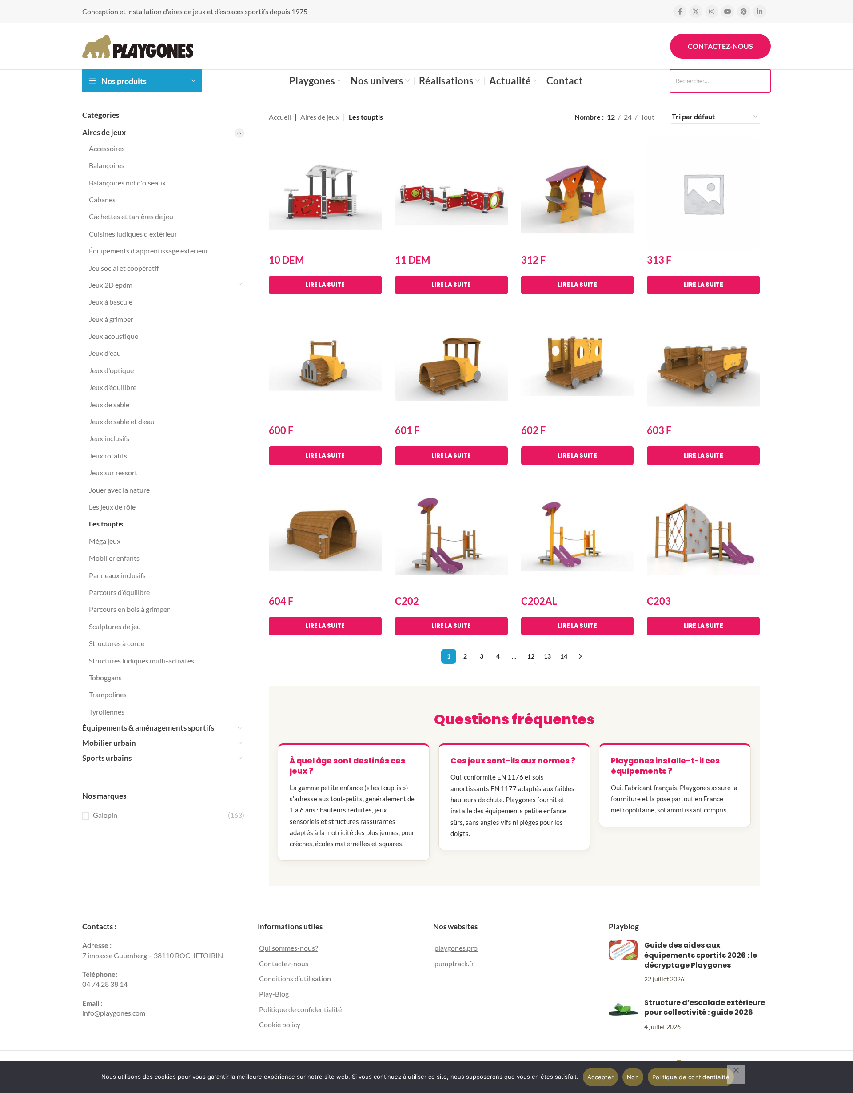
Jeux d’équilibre (112, 387)
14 (563, 656)
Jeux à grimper (111, 319)
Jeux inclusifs (109, 438)
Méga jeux (104, 541)
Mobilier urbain (109, 742)
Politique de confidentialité (300, 1009)
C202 (407, 601)
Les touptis (106, 523)
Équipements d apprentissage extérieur (148, 250)
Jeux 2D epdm (110, 285)
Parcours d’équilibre (119, 592)
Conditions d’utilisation (295, 978)
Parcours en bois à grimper (129, 609)
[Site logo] (137, 45)
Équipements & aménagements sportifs (148, 727)
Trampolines (108, 694)
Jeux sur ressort (113, 472)
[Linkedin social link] (759, 11)
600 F (281, 430)
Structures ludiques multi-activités (141, 660)
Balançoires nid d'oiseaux (127, 182)
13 (547, 656)
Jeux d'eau (105, 353)
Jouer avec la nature (119, 490)
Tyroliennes (106, 711)
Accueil (280, 117)
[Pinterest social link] (743, 11)
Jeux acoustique (113, 336)
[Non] (736, 1074)
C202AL (539, 601)
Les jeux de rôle (112, 506)
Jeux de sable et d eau (122, 421)
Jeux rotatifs (108, 455)
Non (633, 1077)
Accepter (600, 1077)
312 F (533, 260)
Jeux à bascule (110, 301)
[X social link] (695, 11)
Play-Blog (274, 993)
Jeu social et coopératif (124, 268)
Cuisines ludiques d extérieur (133, 233)
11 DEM (412, 260)
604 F (281, 601)
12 (530, 656)
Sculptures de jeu (115, 626)
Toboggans (105, 677)
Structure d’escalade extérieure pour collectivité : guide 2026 (704, 1007)
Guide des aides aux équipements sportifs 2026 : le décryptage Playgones (700, 955)
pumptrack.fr (454, 963)
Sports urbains (107, 758)
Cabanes (102, 199)
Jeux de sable (109, 404)
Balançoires (106, 165)
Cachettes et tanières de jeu (131, 216)
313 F (659, 260)
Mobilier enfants (114, 558)
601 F (407, 430)
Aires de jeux (104, 132)
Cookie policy (279, 1024)
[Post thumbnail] (623, 962)
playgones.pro (456, 948)
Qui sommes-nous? (288, 948)
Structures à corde (116, 643)
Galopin (105, 815)
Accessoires (107, 148)
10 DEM (286, 260)
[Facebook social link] (679, 11)
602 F (533, 430)
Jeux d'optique (111, 370)
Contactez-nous (720, 46)
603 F (659, 430)
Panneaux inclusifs (117, 575)
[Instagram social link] (711, 11)
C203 (659, 601)
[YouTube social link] (727, 11)
